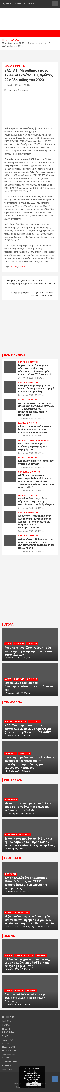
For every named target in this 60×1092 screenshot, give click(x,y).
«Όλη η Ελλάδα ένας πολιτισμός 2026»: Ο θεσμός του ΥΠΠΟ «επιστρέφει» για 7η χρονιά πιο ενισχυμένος (25, 883)
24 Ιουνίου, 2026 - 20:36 (29, 551)
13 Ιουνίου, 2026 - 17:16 (15, 969)
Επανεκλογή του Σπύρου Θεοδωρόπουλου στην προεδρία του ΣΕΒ (29, 686)
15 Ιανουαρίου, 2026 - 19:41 (17, 848)
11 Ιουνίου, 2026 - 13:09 (15, 1004)
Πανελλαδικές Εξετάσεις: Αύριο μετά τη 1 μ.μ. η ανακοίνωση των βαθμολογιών (36, 501)
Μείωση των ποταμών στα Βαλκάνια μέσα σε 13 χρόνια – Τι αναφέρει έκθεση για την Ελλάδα (29, 807)
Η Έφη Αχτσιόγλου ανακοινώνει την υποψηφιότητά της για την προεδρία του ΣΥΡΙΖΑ (31, 282)
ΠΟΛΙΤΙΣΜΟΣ (13, 858)
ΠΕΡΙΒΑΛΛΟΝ (13, 780)
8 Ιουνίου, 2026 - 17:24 (14, 891)
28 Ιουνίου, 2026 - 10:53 (29, 453)
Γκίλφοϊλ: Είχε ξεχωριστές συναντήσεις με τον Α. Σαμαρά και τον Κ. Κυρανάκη (36, 388)
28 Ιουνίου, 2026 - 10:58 (29, 436)
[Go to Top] (55, 1079)
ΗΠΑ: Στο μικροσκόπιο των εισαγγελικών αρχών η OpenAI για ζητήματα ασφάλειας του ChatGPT (27, 729)
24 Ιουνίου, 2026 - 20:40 (29, 531)
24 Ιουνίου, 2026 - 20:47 (29, 490)
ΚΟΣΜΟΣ (9, 722)
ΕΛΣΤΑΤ (13, 267)
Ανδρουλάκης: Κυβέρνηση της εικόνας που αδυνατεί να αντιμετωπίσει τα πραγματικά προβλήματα (36, 543)
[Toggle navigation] (5, 33)
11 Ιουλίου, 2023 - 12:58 (15, 85)
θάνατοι (22, 267)
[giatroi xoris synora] (30, 54)
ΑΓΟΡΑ (8, 624)
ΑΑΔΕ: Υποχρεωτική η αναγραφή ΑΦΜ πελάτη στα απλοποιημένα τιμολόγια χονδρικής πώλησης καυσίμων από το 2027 (36, 481)
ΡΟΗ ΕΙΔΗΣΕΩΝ (14, 355)
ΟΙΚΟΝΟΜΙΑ (23, 472)
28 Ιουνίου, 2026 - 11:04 (29, 418)
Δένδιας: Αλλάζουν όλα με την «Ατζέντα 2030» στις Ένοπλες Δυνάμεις (25, 998)
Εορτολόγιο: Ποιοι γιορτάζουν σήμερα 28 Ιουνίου (36, 462)
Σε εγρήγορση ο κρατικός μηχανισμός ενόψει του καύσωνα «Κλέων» (30, 294)
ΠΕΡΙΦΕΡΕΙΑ (32, 440)
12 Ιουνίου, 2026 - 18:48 (15, 771)
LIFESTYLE (7, 1069)
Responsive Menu (55, 3)
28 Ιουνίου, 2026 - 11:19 (29, 378)
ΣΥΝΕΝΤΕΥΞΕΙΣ (9, 1061)
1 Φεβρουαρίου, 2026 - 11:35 (17, 813)
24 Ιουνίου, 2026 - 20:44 (29, 508)
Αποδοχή (34, 1084)
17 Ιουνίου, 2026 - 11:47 (15, 658)
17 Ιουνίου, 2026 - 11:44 (15, 693)
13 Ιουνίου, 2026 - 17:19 (15, 735)
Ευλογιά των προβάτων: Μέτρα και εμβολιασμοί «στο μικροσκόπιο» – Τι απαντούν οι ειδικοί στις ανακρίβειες (29, 842)
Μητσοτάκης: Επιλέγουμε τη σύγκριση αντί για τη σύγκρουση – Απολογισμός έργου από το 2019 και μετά (35, 370)
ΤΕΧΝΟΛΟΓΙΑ (13, 702)
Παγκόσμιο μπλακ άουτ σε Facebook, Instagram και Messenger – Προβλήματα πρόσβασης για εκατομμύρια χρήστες (29, 762)
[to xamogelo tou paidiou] (30, 308)
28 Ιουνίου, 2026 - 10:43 (29, 467)
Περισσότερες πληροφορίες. (32, 1081)
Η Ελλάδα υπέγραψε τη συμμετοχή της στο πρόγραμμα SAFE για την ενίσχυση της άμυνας (27, 962)
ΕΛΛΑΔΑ (8, 66)
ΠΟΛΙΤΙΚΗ (22, 362)
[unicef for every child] (30, 22)
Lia (28, 85)
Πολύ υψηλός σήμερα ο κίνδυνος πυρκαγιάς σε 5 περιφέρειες (32, 446)
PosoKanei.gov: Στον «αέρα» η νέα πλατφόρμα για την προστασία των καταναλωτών (28, 651)
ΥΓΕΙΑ (5, 1036)
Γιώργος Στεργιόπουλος (37, 926)
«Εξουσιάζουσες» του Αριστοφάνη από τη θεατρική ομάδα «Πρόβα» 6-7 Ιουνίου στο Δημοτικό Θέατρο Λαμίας (29, 920)
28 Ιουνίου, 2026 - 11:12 (29, 395)
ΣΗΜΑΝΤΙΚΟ (19, 66)
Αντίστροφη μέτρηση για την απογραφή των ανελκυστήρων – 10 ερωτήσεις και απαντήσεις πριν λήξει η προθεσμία (36, 408)
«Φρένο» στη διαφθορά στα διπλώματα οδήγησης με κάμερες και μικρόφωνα (34, 429)
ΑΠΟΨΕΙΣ (6, 1065)
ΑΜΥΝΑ (9, 936)
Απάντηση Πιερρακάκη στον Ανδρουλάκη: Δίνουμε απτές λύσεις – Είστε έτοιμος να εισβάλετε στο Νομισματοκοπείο (34, 521)
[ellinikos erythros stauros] (30, 563)
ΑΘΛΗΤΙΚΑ (7, 1040)
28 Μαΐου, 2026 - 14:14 (14, 926)
